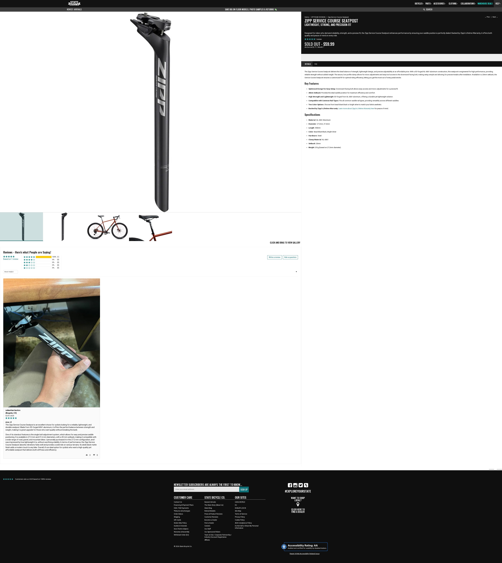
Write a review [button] (274, 257)
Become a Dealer (210, 520)
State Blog (208, 508)
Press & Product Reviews (213, 514)
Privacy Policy (240, 517)
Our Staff (207, 529)
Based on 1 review (10, 259)
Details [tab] (308, 64)
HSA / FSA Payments (181, 508)
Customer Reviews (211, 517)
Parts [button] (428, 3)
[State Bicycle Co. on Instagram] (295, 487)
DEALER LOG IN (240, 508)
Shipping (177, 517)
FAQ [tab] (315, 64)
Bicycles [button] (419, 3)
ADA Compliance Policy (243, 523)
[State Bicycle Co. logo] (74, 3)
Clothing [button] (453, 3)
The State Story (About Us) (213, 505)
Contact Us (178, 502)
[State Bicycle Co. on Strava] (306, 487)
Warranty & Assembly (181, 532)
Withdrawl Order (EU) (181, 535)
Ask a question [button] (290, 257)
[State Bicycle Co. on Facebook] (290, 487)
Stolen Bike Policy (180, 523)
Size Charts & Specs (181, 529)
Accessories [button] (439, 3)
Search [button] (429, 9)
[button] (29, 257)
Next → (495, 17)
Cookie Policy (240, 520)
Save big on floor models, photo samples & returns (249, 9)
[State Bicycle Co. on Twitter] (301, 487)
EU (236, 505)
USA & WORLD (240, 502)
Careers (207, 526)
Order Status (178, 514)
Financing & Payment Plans (183, 505)
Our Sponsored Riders (212, 532)
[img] (51, 418)
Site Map (238, 511)
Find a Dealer (209, 523)
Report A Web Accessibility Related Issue (305, 554)
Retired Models (209, 511)
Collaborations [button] (468, 3)
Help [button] (498, 3)
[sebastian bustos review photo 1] (51, 342)
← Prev (487, 17)
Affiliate (207, 540)
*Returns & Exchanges (182, 511)
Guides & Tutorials (180, 526)
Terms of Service (241, 514)
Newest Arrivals (74, 9)
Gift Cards (177, 520)
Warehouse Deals (485, 3)
